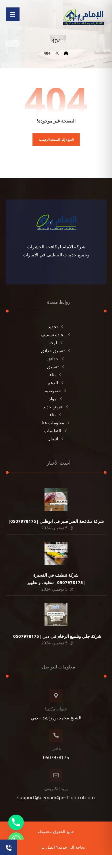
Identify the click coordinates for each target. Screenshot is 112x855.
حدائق (52, 358)
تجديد (53, 326)
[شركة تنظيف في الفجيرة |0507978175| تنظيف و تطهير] (56, 553)
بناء (53, 374)
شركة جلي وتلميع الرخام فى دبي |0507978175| (56, 636)
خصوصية (53, 390)
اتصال (52, 439)
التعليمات (52, 431)
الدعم (53, 382)
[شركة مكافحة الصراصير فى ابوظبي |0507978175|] (56, 499)
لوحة (53, 342)
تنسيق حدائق (53, 350)
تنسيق (53, 366)
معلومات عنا (53, 422)
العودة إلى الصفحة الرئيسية (56, 139)
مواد (53, 398)
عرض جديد (53, 406)
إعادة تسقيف (53, 334)
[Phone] (16, 822)
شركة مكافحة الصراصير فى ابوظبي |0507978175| (56, 521)
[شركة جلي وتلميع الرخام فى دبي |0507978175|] (56, 614)
